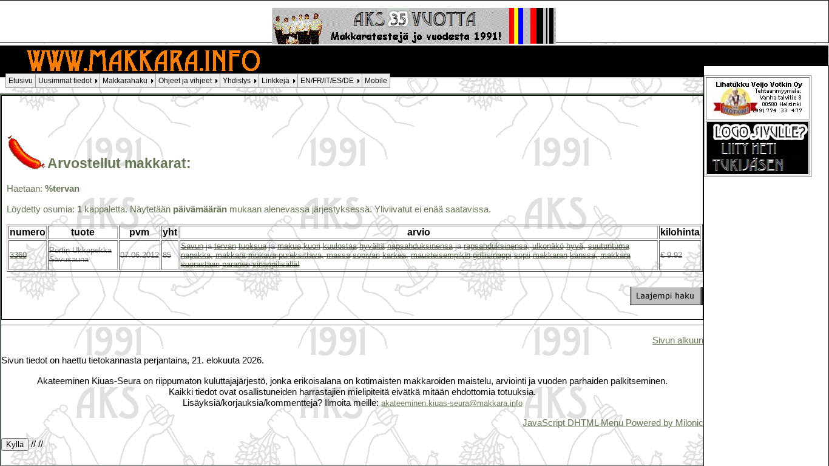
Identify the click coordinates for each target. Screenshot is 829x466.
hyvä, (576, 246)
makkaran (550, 255)
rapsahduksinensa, (497, 246)
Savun (192, 246)
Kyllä (15, 444)
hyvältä (372, 246)
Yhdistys (237, 80)
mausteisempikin (440, 255)
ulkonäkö (548, 246)
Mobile (376, 80)
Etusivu (20, 80)
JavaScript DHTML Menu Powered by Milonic (613, 422)
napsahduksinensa (420, 246)
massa (338, 255)
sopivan (366, 255)
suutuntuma (608, 246)
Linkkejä (275, 80)
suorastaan (200, 264)
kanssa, (584, 255)
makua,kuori (298, 246)
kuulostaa (340, 246)
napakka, (197, 255)
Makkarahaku (125, 80)
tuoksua (252, 246)
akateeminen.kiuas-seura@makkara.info (452, 403)
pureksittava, (301, 255)
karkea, (395, 255)
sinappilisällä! (276, 264)
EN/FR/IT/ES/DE (327, 80)
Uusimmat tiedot (65, 80)
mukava (262, 255)
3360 (18, 255)
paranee (236, 264)
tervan (225, 246)
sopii (522, 255)
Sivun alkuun (677, 340)
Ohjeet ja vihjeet (185, 80)
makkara (230, 255)
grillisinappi (492, 255)
